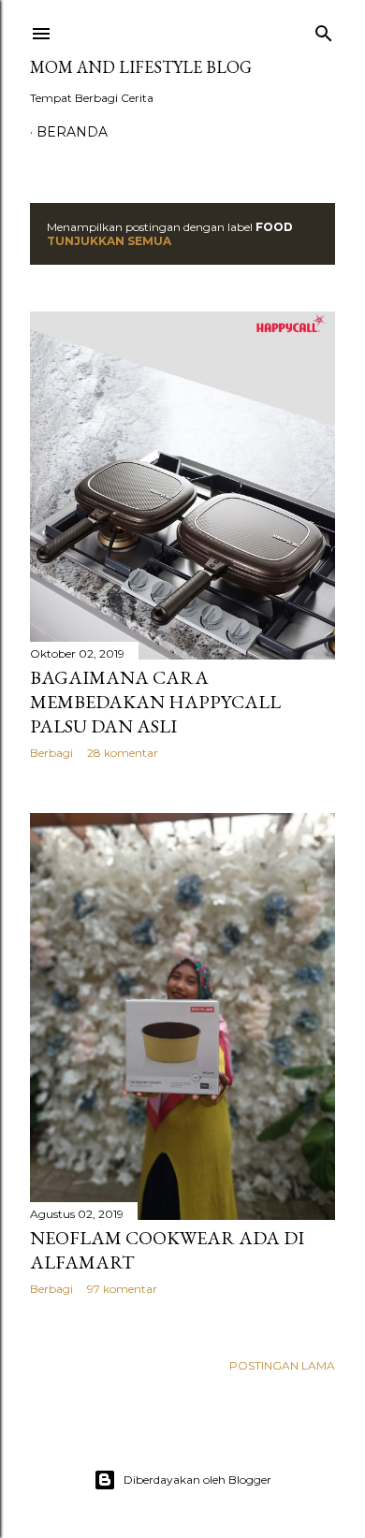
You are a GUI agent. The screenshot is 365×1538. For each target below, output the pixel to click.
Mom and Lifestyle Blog (141, 67)
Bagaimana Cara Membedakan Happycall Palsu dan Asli (155, 701)
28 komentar (122, 753)
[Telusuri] (324, 29)
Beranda (72, 131)
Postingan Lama (282, 1365)
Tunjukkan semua (109, 241)
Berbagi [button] (51, 753)
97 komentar (122, 1289)
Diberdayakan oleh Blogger (197, 1480)
